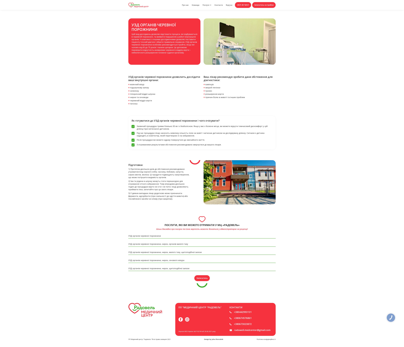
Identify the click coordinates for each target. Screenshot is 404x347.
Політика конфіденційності (266, 339)
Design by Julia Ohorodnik (213, 339)
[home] (138, 5)
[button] (207, 5)
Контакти (219, 5)
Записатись (202, 278)
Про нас (185, 5)
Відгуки (229, 5)
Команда (195, 5)
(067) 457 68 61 (243, 5)
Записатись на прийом (264, 5)
